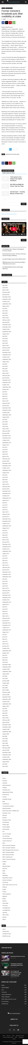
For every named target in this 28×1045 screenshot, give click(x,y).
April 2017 (5, 509)
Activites (4, 780)
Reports (4, 901)
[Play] (3, 234)
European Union (6, 820)
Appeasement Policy (7, 792)
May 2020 (4, 424)
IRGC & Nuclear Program (8, 845)
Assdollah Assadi (6, 799)
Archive (7, 5)
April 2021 (5, 398)
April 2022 (5, 371)
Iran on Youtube (6, 834)
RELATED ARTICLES (7, 170)
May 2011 (4, 639)
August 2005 (5, 761)
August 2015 (5, 553)
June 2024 (5, 310)
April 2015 (5, 563)
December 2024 (6, 297)
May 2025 (4, 285)
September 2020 (6, 415)
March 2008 (5, 690)
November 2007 (6, 699)
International (5, 829)
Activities (4, 783)
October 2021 (5, 384)
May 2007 (4, 713)
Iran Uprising (5, 836)
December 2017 (6, 491)
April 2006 (5, 743)
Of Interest (5, 882)
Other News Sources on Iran (9, 884)
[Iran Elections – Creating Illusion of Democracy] (5, 193)
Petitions (4, 887)
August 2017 (5, 500)
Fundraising (5, 822)
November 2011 (6, 625)
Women (4, 917)
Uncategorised (6, 908)
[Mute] (22, 234)
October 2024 (5, 301)
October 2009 (5, 669)
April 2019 (5, 454)
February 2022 (6, 375)
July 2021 (4, 391)
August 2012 (5, 604)
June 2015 (5, 558)
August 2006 (5, 734)
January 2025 (5, 294)
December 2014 (6, 572)
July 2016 (4, 530)
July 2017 (4, 502)
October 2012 (5, 600)
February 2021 (6, 403)
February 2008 (6, 692)
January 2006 (5, 750)
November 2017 (6, 493)
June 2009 (5, 678)
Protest (4, 891)
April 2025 (5, 287)
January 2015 (5, 569)
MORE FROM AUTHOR (8, 173)
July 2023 (4, 336)
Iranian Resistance (7, 838)
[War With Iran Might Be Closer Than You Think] (5, 186)
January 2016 (5, 542)
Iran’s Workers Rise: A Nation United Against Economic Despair (13, 250)
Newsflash (5, 875)
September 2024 (6, 304)
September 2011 (6, 630)
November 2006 (6, 727)
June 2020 (5, 421)
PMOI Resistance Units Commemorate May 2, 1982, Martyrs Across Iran (13, 263)
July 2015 (4, 556)
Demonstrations (6, 808)
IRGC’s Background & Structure (10, 850)
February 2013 (6, 590)
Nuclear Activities (7, 880)
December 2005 (6, 752)
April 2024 (5, 315)
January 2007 (5, 722)
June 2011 (5, 637)
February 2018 (6, 486)
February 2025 (6, 292)
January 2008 (5, 694)
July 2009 (4, 676)
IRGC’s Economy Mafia (8, 852)
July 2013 (4, 579)
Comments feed (6, 933)
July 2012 (4, 606)
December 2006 (6, 724)
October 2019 (5, 440)
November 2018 (6, 465)
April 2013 (5, 586)
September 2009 (6, 671)
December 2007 (6, 697)
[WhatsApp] (13, 22)
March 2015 (5, 565)
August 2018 (5, 472)
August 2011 (5, 632)
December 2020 (6, 408)
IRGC (3, 843)
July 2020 (4, 419)
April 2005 (5, 766)
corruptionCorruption (8, 806)
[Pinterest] (10, 22)
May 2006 (4, 741)
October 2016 (5, 523)
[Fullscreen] (24, 234)
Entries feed (5, 931)
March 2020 (5, 428)
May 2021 (4, 396)
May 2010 (4, 660)
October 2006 (5, 729)
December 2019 (6, 435)
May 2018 (4, 479)
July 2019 (4, 447)
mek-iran (4, 868)
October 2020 (5, 412)
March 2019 (5, 456)
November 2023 (6, 327)
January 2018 (5, 489)
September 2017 (6, 498)
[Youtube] (18, 1030)
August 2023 (5, 334)
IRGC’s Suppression (7, 857)
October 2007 (5, 701)
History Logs (5, 824)
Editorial (4, 815)
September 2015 (6, 551)
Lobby (4, 864)
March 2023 (5, 345)
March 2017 (5, 512)
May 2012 (4, 611)
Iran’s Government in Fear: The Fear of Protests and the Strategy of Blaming (14, 254)
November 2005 (6, 754)
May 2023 (4, 341)
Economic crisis (6, 813)
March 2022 (5, 373)
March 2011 (5, 643)
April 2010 (5, 662)
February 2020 (6, 431)
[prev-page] (3, 199)
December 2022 (6, 352)
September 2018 (6, 470)
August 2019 (5, 445)
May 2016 (4, 535)
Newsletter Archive (7, 878)
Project (4, 889)
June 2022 (5, 366)
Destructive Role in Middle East (10, 810)
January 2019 (5, 461)
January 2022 (5, 378)
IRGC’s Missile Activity (8, 854)
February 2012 (6, 618)
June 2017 (5, 505)
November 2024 (6, 299)
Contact (14, 1039)
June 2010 (5, 657)
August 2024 (5, 306)
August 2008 (5, 683)
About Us (9, 1035)
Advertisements (6, 785)
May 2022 (4, 368)
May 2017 (4, 507)
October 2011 (5, 627)
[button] (2, 2)
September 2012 (6, 602)
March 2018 (5, 484)
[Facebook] (3, 22)
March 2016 (5, 539)
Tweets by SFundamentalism (9, 214)
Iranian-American (7, 841)
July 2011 (4, 634)
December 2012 (6, 595)
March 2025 (5, 290)
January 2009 (5, 680)
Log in (4, 929)
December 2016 (6, 519)
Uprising (4, 912)
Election (4, 817)
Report (4, 898)
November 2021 (6, 382)
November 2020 (6, 410)
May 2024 (4, 313)
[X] (6, 22)
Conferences (5, 804)
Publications (21, 1037)
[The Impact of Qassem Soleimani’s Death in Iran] (5, 965)
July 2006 (4, 736)
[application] (14, 229)
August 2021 (5, 389)
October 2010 (5, 648)
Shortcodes (5, 903)
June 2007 (5, 711)
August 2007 (5, 706)
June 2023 (5, 338)
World (4, 919)
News (3, 873)
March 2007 (5, 717)
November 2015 (6, 546)
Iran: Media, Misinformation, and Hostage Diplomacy (12, 267)
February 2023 (6, 347)
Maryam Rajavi (6, 866)
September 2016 (6, 526)
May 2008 (4, 687)
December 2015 (6, 544)
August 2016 (5, 528)
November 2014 (6, 574)
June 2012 (5, 609)
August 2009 (5, 674)
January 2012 (5, 620)
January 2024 (5, 322)
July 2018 (4, 475)
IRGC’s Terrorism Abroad (8, 859)
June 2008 (5, 685)
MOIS (3, 871)
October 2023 (5, 329)
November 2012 (6, 597)
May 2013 (4, 583)
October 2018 (5, 468)
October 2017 (5, 495)
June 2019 (5, 449)
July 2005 (4, 764)
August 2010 (5, 653)
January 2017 (5, 516)
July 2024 (4, 308)
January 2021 (5, 405)
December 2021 (6, 380)
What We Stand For (20, 1035)
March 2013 (5, 588)
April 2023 (5, 343)
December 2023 (6, 324)
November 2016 (6, 521)
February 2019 (6, 458)
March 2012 (5, 616)
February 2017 (6, 514)
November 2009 (6, 667)
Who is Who (5, 915)
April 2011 (5, 641)
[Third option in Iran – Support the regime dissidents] (5, 178)
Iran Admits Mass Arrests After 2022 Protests (14, 259)
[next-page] (5, 199)
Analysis (4, 787)
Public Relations (13, 5)
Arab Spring (5, 794)
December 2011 (6, 623)
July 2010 (4, 655)
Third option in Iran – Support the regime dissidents (16, 178)
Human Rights (6, 827)
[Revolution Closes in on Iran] (5, 958)
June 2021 (5, 394)
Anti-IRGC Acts (6, 790)
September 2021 (6, 387)
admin (4, 19)
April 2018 (5, 482)
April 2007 (5, 715)
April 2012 (5, 613)
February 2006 (6, 748)
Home (3, 5)
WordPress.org (6, 936)
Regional (4, 896)
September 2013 (6, 576)
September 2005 (6, 759)
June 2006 (5, 738)
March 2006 (5, 745)
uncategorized (6, 910)
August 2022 (5, 361)
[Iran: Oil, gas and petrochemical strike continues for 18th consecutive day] (5, 973)
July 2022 (4, 364)
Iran (3, 831)
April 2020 (5, 426)
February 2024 (6, 320)
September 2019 (6, 442)
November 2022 (6, 354)
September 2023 (6, 331)
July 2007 (4, 708)
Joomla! (4, 861)
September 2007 (6, 704)
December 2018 (6, 463)
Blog (3, 801)
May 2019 (4, 452)
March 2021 (5, 401)
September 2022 (6, 359)
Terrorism (5, 905)
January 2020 (5, 433)
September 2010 (6, 650)
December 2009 (6, 664)
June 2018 (5, 477)
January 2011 (5, 646)
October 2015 (5, 549)
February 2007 (6, 720)
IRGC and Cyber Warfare (8, 847)
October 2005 (5, 757)
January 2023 (5, 350)
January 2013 (5, 593)
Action (4, 778)
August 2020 (5, 417)
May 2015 (4, 560)
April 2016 (5, 537)
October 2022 (5, 357)
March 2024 (5, 317)
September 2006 (6, 731)
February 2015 (6, 567)
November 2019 (6, 438)
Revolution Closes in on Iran (18, 956)
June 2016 (5, 532)
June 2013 (5, 581)
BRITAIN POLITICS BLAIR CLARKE (12, 154)
